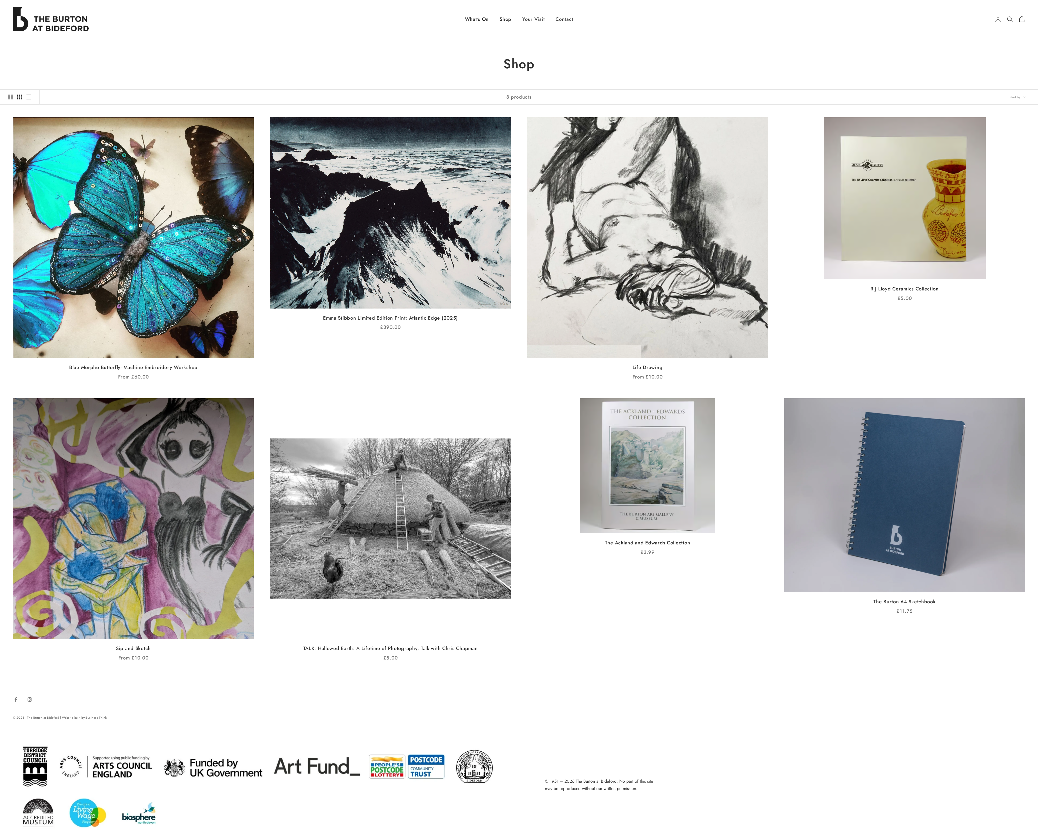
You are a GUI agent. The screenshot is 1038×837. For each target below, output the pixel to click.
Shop (505, 19)
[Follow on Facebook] (15, 699)
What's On (477, 19)
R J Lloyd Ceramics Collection (904, 288)
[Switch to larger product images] (10, 97)
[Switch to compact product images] (28, 97)
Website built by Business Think (84, 717)
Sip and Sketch (133, 648)
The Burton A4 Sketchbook (904, 601)
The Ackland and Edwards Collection (647, 542)
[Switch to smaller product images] (19, 97)
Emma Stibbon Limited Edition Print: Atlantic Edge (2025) (390, 318)
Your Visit (533, 19)
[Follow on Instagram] (29, 699)
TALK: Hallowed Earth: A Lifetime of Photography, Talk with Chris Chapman (390, 648)
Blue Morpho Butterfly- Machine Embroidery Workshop (133, 367)
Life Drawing (648, 367)
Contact (564, 19)
